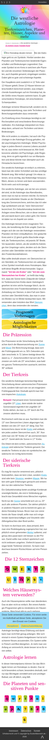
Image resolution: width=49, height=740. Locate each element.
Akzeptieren (12, 626)
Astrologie (21, 394)
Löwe (18, 403)
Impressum (13, 731)
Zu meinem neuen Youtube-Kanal (17, 46)
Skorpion (19, 478)
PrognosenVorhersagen (24, 314)
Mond (8, 348)
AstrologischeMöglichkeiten (24, 324)
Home (7, 43)
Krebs (29, 429)
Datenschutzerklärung (31, 626)
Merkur (30, 532)
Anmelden (42, 2)
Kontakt (37, 731)
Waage (36, 478)
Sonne (42, 344)
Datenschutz (26, 731)
